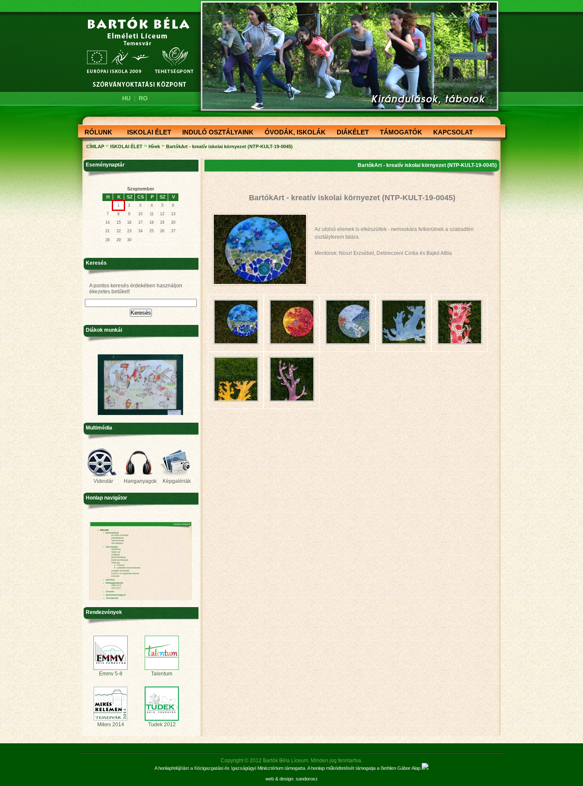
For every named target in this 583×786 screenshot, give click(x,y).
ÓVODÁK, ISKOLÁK (292, 133)
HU (126, 98)
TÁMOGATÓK (398, 133)
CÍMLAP (95, 146)
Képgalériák (177, 481)
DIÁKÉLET (350, 133)
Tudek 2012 (162, 724)
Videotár (103, 481)
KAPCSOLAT (450, 133)
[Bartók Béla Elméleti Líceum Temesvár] (134, 52)
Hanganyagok (140, 481)
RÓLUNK (95, 133)
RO (143, 98)
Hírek (154, 146)
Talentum (161, 673)
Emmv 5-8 (110, 673)
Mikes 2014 (110, 724)
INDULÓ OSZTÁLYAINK (215, 133)
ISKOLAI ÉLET (146, 133)
